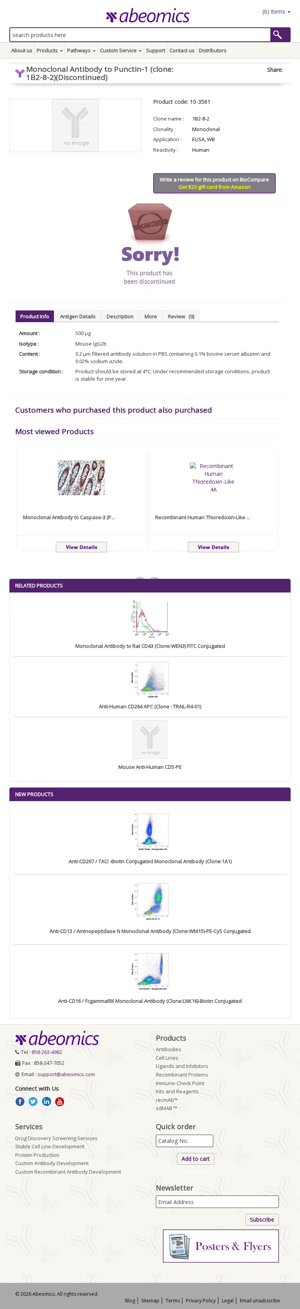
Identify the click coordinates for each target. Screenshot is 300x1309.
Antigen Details (78, 316)
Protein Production (37, 1154)
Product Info (34, 316)
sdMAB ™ (166, 1108)
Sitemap (150, 1300)
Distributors (213, 50)
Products (48, 50)
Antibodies (168, 1049)
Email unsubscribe (260, 1300)
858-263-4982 (47, 1051)
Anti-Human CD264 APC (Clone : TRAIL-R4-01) (150, 706)
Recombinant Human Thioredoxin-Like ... (202, 517)
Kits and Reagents (177, 1091)
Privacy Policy (201, 1300)
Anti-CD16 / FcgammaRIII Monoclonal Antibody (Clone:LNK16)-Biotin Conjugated (150, 1000)
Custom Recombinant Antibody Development (68, 1171)
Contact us (182, 50)
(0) (273, 11)
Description (120, 316)
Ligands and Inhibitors (182, 1066)
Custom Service (119, 50)
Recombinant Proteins (182, 1074)
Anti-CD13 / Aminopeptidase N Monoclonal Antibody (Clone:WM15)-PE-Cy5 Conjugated (150, 931)
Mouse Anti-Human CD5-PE (150, 766)
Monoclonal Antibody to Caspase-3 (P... (69, 517)
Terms (173, 1300)
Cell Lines (167, 1057)
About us (21, 50)
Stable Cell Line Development (49, 1146)
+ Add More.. (198, 1172)
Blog (130, 1300)
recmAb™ (167, 1099)
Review (181, 316)
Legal (228, 1300)
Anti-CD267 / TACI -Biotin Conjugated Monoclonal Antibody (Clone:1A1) (150, 861)
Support (155, 50)
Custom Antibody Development (52, 1163)
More (151, 316)
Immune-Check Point (180, 1083)
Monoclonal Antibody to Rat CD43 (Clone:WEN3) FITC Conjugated (150, 645)
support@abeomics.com (66, 1074)
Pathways (79, 50)
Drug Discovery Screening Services (56, 1138)
